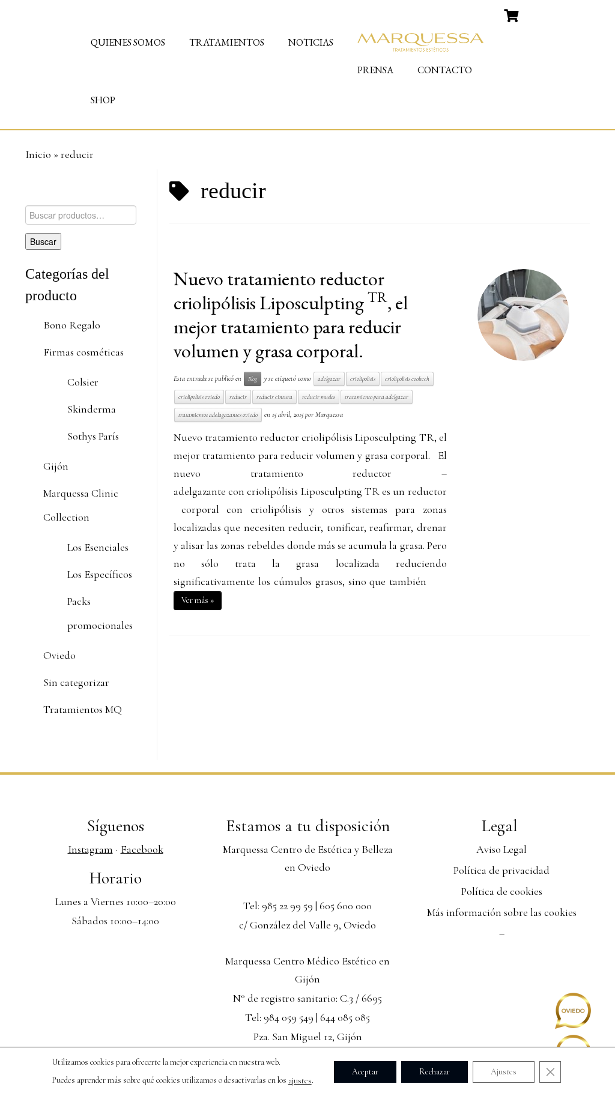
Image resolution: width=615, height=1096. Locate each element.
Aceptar (365, 1071)
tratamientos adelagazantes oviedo (218, 415)
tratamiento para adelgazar (376, 397)
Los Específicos (99, 574)
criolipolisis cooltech (407, 379)
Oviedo (59, 655)
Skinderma (91, 409)
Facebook (142, 849)
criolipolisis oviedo (199, 397)
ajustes (300, 1081)
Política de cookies (501, 891)
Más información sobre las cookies (502, 912)
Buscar (43, 241)
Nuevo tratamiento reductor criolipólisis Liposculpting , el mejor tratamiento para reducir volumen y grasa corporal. (291, 314)
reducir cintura (274, 397)
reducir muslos (318, 397)
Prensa (375, 70)
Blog (252, 379)
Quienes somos (128, 42)
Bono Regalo (71, 325)
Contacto (444, 70)
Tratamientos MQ (82, 709)
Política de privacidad (501, 870)
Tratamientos (226, 42)
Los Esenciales (98, 547)
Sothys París (93, 436)
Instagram (90, 849)
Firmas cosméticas (83, 352)
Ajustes (504, 1071)
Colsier (82, 382)
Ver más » (197, 600)
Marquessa (329, 414)
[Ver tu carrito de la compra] (512, 14)
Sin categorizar (76, 682)
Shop (103, 100)
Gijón (55, 466)
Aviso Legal (501, 849)
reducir (238, 397)
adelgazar (329, 379)
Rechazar (434, 1071)
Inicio (38, 154)
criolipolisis (362, 379)
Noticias (310, 42)
